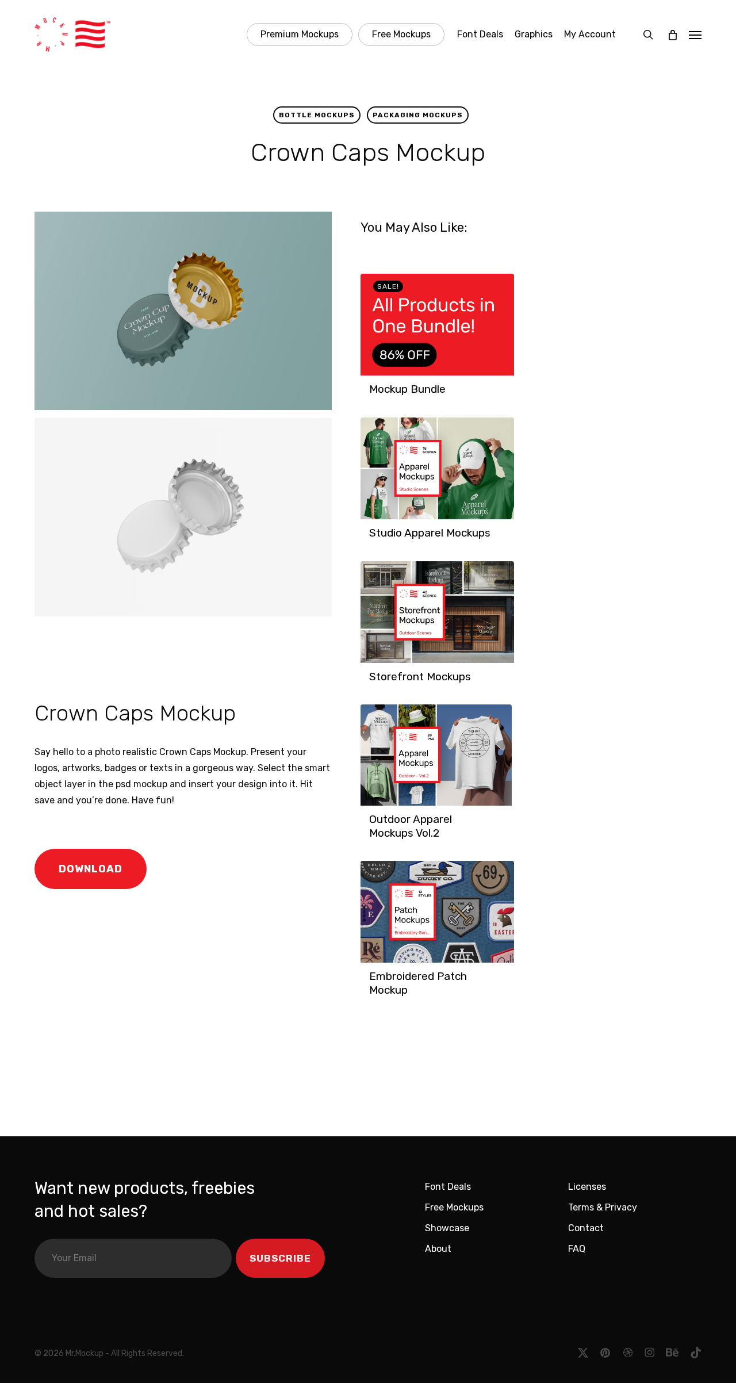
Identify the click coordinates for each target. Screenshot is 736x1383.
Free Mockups (454, 1207)
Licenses (587, 1186)
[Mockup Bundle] (437, 325)
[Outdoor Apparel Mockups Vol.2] (436, 754)
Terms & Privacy (602, 1207)
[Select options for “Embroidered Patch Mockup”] (372, 996)
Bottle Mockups (317, 115)
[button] (695, 34)
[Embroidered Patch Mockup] (437, 912)
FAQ (576, 1248)
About (438, 1248)
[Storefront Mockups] (437, 612)
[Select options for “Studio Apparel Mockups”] (372, 538)
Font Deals (448, 1186)
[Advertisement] (194, 655)
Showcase (447, 1228)
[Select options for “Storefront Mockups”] (372, 682)
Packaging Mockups (418, 115)
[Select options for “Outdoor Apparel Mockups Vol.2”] (372, 839)
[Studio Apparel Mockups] (437, 468)
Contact (586, 1228)
